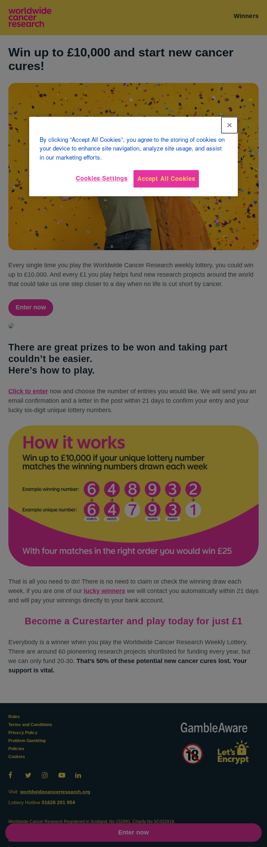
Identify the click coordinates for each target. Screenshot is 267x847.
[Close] (229, 125)
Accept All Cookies (166, 179)
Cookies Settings (102, 178)
